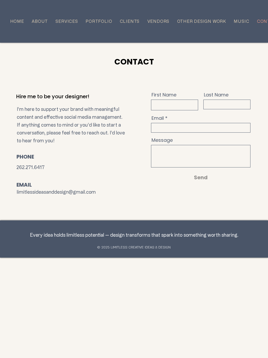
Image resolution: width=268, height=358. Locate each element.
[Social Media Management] (134, 40)
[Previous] (28, 21)
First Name (164, 95)
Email (158, 118)
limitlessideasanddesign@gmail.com (56, 191)
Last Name (216, 95)
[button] (201, 21)
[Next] (239, 21)
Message (162, 140)
